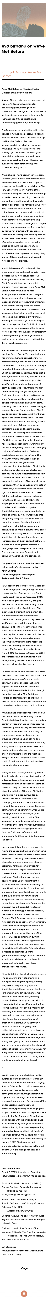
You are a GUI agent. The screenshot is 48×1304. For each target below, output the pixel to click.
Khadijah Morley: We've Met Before (22, 74)
